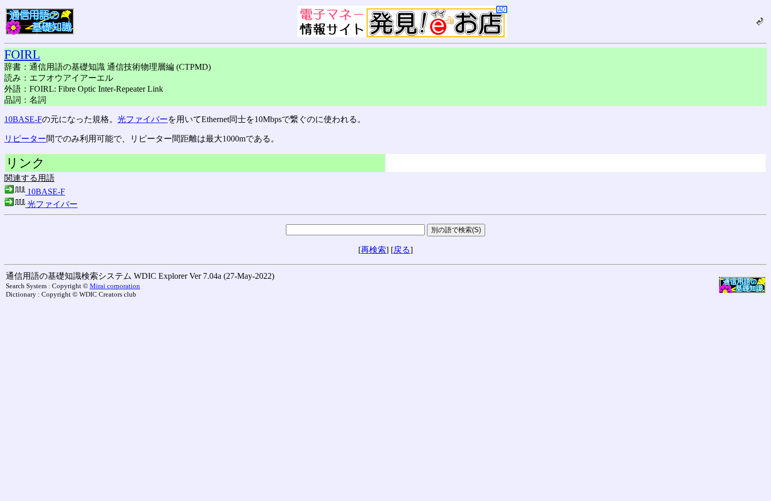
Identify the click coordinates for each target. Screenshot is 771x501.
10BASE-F (23, 119)
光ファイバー (142, 119)
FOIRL (22, 54)
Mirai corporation (115, 286)
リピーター (25, 138)
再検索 (373, 249)
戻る (401, 249)
